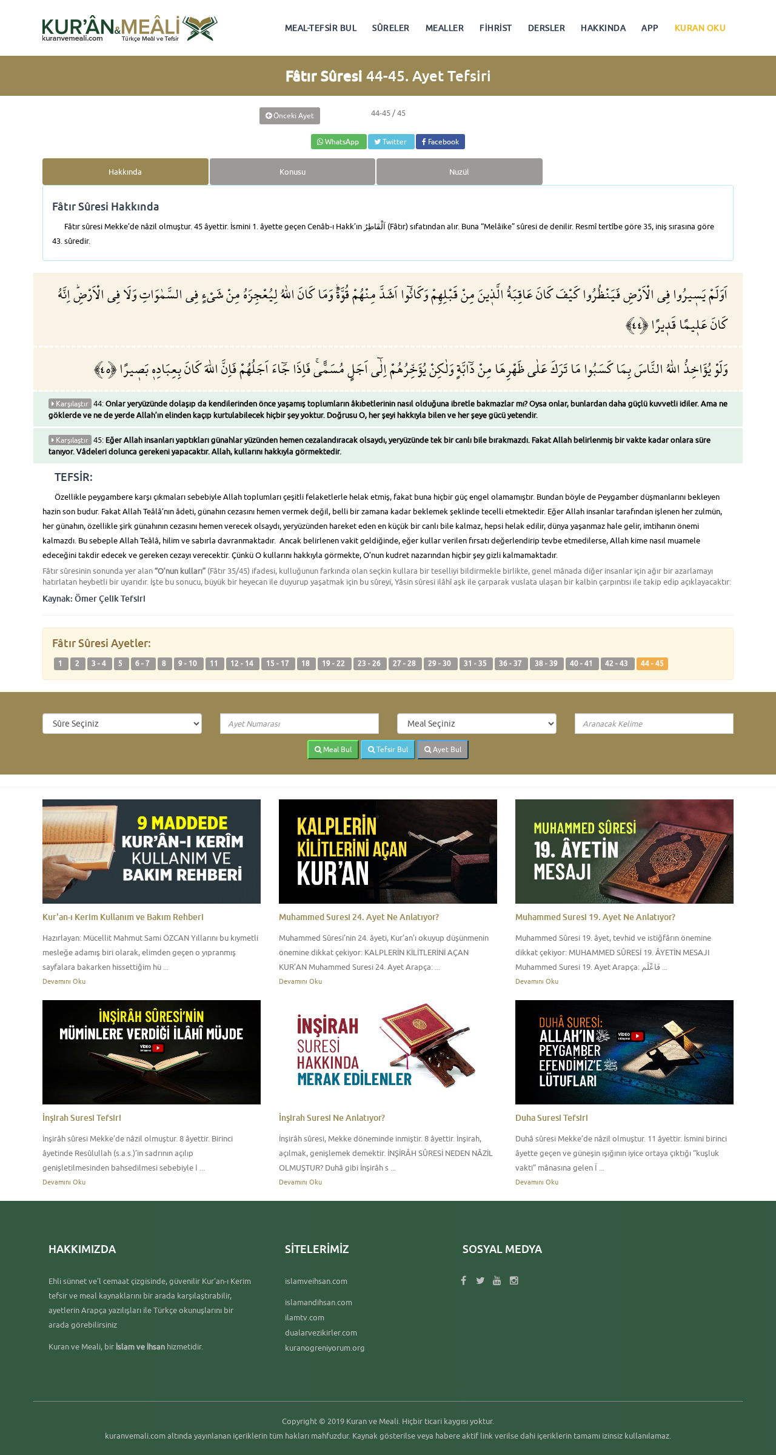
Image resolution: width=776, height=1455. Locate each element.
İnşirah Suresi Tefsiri (81, 1117)
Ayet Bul (446, 749)
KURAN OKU (700, 28)
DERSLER (547, 28)
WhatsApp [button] (342, 141)
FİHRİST (496, 28)
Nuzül (459, 171)
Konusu (292, 171)
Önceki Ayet (293, 115)
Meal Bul (336, 749)
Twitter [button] (395, 141)
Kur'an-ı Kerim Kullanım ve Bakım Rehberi (123, 917)
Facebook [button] (442, 141)
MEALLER (445, 28)
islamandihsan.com (318, 1302)
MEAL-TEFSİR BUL (321, 28)
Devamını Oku (63, 981)
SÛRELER (391, 28)
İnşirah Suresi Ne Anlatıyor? (332, 1117)
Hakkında (125, 171)
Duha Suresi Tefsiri (551, 1117)
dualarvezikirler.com (321, 1332)
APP (650, 28)
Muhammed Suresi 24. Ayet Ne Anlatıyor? (359, 917)
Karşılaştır (71, 403)
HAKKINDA (603, 28)
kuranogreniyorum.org (325, 1348)
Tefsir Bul (391, 749)
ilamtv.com (304, 1317)
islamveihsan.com (316, 1281)
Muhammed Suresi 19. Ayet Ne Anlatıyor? (595, 917)
